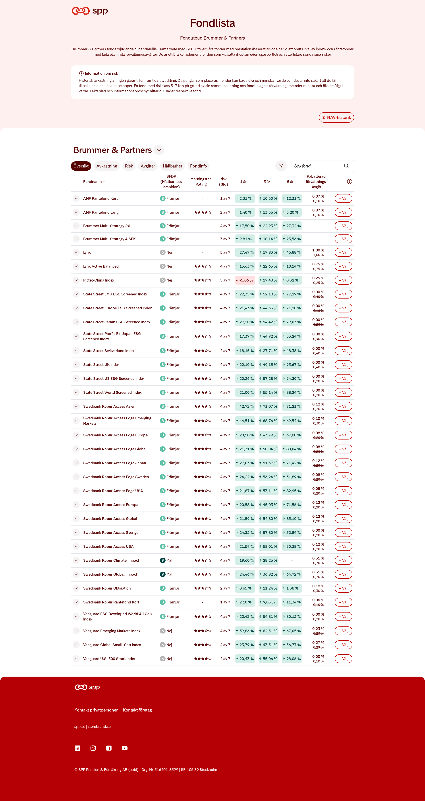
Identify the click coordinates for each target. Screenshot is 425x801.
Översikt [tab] (81, 166)
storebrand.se (99, 726)
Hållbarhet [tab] (172, 166)
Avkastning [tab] (107, 166)
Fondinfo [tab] (198, 166)
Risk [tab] (129, 166)
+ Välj (343, 198)
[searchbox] (323, 166)
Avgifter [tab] (148, 166)
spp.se (79, 726)
